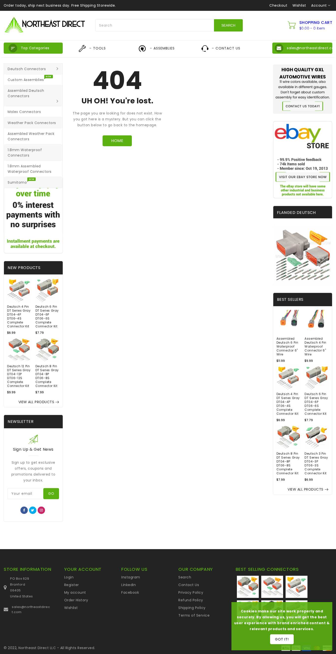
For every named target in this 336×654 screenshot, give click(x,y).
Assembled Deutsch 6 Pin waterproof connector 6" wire (287, 346)
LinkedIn (128, 584)
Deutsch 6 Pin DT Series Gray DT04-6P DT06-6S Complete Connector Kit (47, 316)
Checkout (278, 5)
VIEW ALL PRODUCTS (36, 401)
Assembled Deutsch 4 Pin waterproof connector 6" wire (315, 346)
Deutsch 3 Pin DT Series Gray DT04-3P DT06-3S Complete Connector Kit (316, 463)
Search (184, 577)
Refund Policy (190, 600)
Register (71, 584)
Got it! (282, 639)
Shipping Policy (192, 607)
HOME (117, 141)
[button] (33, 48)
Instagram (130, 577)
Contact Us (188, 584)
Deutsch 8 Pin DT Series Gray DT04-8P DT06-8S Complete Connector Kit (47, 376)
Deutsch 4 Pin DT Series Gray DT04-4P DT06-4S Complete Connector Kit (19, 316)
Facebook (130, 592)
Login (69, 577)
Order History (76, 600)
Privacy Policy (190, 592)
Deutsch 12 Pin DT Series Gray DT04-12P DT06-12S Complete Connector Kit (19, 376)
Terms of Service (194, 615)
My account (75, 592)
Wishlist (299, 5)
